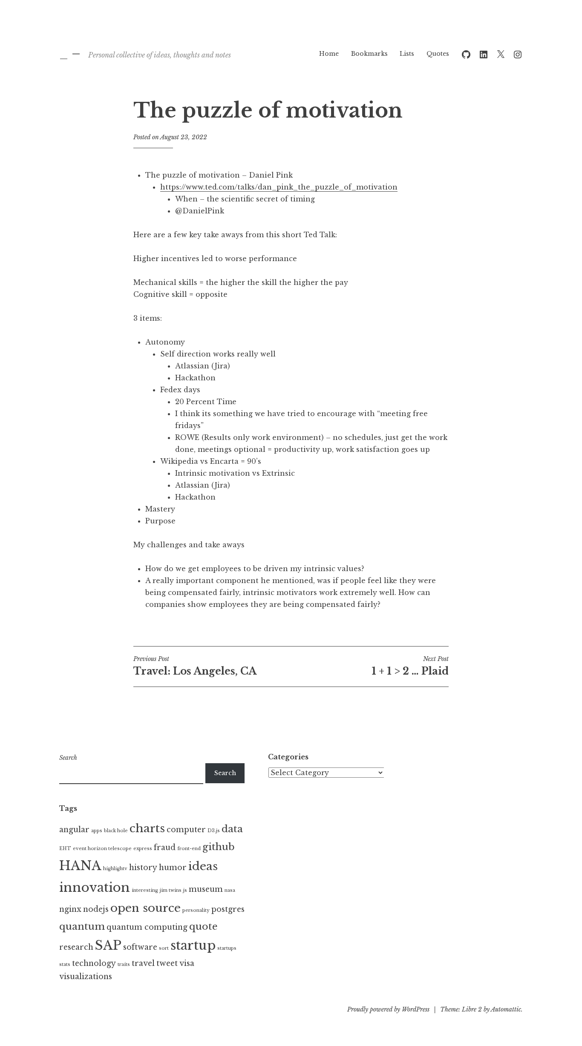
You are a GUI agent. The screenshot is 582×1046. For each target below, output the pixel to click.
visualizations (85, 976)
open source (145, 908)
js (185, 890)
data (232, 829)
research (76, 947)
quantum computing (147, 927)
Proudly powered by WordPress (388, 1009)
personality (196, 910)
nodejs (96, 909)
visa (186, 963)
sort (164, 948)
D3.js (213, 830)
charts (147, 828)
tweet (167, 963)
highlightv (115, 868)
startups (226, 948)
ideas (203, 866)
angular (74, 829)
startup (193, 945)
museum (206, 889)
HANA (80, 866)
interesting (145, 890)
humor (173, 867)
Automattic (506, 1009)
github (218, 847)
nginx (70, 909)
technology (94, 963)
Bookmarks (369, 53)
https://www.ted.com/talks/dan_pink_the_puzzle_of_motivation (279, 187)
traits (124, 964)
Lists (407, 53)
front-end (189, 848)
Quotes (437, 53)
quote (203, 926)
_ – (70, 53)
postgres (228, 909)
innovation (94, 887)
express (142, 848)
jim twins (171, 890)
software (140, 947)
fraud (165, 847)
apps (96, 830)
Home (329, 53)
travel (143, 963)
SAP (108, 945)
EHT (65, 848)
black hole (116, 830)
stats (64, 964)
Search (68, 758)
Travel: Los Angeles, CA (194, 666)
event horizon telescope (102, 848)
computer (186, 829)
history (143, 867)
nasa (230, 890)
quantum (82, 926)
